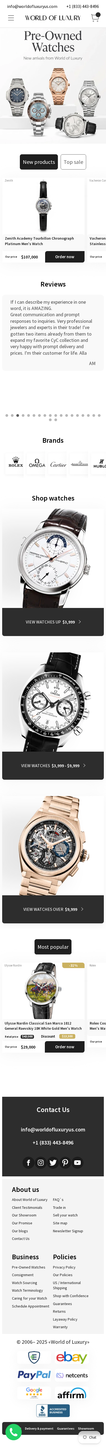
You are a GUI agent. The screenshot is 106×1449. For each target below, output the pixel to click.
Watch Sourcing (24, 1282)
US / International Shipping (67, 1285)
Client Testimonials (27, 1207)
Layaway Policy (65, 1319)
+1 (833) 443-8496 (82, 6)
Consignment (22, 1274)
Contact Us (21, 1238)
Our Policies (63, 1274)
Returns (59, 1311)
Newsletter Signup (68, 1230)
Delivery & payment (39, 1428)
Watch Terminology (27, 1290)
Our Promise (22, 1223)
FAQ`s (58, 1199)
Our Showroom (24, 1215)
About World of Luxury (30, 1199)
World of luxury (53, 18)
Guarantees (62, 1303)
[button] (6, 415)
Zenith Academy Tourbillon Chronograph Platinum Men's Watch (39, 241)
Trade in (59, 1207)
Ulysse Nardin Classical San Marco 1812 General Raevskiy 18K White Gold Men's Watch (43, 1026)
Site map (60, 1223)
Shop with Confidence (71, 1295)
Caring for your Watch (29, 1298)
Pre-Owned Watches (28, 1267)
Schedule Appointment (30, 1306)
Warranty (60, 1326)
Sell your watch (65, 1215)
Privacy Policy (64, 1267)
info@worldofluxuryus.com (32, 6)
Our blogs (20, 1230)
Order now (64, 256)
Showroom (86, 1428)
